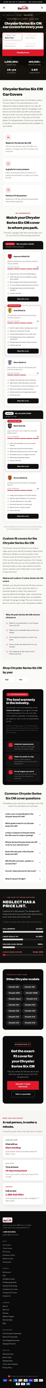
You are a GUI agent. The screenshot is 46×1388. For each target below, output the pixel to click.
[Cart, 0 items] (42, 7)
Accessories (7, 1262)
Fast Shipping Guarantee (11, 1340)
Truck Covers (7, 1248)
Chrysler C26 (14, 1011)
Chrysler (19, 15)
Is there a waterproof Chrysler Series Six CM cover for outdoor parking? (23, 834)
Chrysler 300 (30, 987)
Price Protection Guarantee (12, 1333)
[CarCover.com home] (23, 7)
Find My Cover (23, 53)
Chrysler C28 (30, 1011)
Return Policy (7, 1357)
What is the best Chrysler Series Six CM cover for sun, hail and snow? (23, 843)
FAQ (4, 1276)
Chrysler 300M (31, 993)
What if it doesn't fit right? (23, 878)
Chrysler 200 (14, 987)
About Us (6, 1310)
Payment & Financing (10, 1286)
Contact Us (6, 1296)
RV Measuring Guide (10, 1282)
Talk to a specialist (23, 1094)
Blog (4, 1323)
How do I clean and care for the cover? (23, 871)
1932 (9, 680)
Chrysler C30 (14, 1017)
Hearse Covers (8, 1259)
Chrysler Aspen (15, 999)
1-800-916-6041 (9, 1232)
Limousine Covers (9, 1255)
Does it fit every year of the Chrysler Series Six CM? (23, 853)
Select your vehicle (23, 1085)
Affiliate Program (8, 1316)
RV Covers (6, 1252)
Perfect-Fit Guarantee (10, 1337)
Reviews (5, 1313)
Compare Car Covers (10, 1289)
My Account (7, 1272)
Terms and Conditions (10, 1364)
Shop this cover (23, 299)
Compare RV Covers (10, 1293)
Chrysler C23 (14, 1005)
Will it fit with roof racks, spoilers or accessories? (23, 862)
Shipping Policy (8, 1361)
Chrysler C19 (32, 999)
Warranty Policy (8, 1354)
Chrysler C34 (14, 1023)
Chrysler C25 (30, 1005)
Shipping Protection (9, 1344)
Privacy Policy (7, 1368)
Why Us (5, 1306)
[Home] (3, 15)
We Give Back (7, 1320)
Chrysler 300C (14, 993)
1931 (23, 680)
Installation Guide (9, 1279)
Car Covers (10, 15)
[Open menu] (4, 7)
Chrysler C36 (30, 1023)
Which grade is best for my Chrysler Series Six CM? (23, 824)
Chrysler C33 (30, 1017)
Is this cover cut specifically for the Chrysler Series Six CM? (23, 815)
